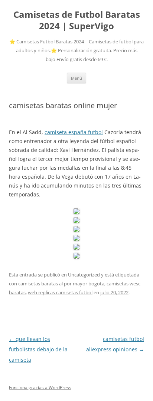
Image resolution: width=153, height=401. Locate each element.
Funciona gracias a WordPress (40, 387)
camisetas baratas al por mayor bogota (61, 283)
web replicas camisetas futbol (60, 292)
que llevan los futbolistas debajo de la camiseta (38, 349)
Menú (76, 78)
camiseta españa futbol (74, 132)
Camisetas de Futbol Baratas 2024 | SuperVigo (76, 20)
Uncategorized (84, 274)
